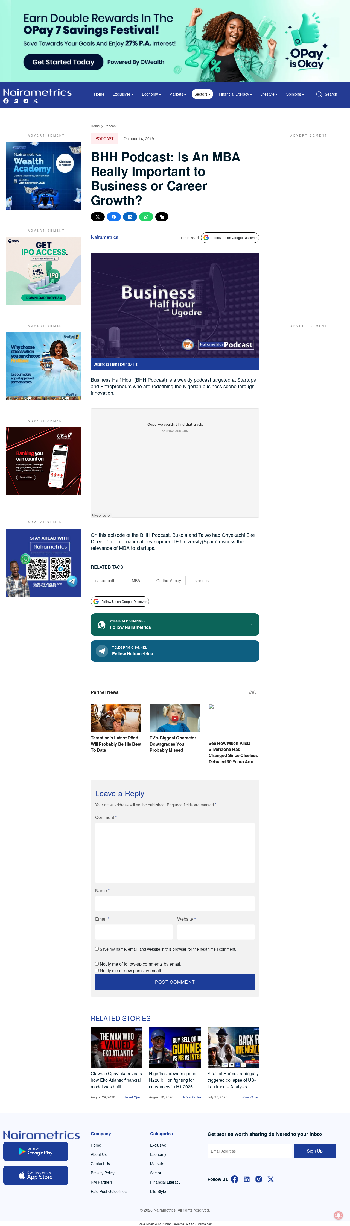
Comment (106, 817)
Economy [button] (150, 94)
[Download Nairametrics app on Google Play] (35, 1151)
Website (186, 919)
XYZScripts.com (201, 1223)
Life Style (158, 1191)
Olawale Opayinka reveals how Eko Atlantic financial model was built (116, 1080)
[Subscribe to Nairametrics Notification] (338, 1215)
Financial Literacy (165, 1182)
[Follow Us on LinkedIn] (246, 1178)
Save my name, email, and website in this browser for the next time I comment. (168, 949)
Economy (158, 1154)
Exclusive (158, 1145)
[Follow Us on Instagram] (258, 1178)
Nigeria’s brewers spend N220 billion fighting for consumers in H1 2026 (172, 1080)
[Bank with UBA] (43, 461)
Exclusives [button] (122, 94)
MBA (136, 580)
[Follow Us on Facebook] (234, 1178)
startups (202, 580)
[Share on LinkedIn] (130, 216)
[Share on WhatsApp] (146, 216)
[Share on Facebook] (114, 216)
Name (102, 890)
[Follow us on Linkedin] (16, 100)
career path (105, 580)
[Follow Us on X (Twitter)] (271, 1178)
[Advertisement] (306, 224)
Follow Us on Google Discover (234, 237)
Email (102, 919)
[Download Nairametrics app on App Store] (35, 1175)
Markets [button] (176, 94)
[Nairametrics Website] (37, 91)
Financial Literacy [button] (234, 94)
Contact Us (100, 1163)
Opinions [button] (293, 94)
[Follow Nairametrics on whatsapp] (43, 563)
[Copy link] (161, 216)
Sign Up (315, 1151)
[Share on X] (98, 216)
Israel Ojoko (133, 1097)
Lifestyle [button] (267, 94)
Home (99, 94)
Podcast (110, 125)
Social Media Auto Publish (154, 1223)
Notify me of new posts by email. (131, 970)
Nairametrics (104, 236)
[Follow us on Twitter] (35, 100)
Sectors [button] (201, 94)
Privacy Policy (103, 1172)
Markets (157, 1163)
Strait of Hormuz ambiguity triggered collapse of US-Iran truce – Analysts (233, 1080)
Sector (155, 1172)
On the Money (168, 580)
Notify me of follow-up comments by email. (140, 964)
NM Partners (102, 1182)
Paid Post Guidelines (109, 1191)
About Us (99, 1154)
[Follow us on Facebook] (6, 100)
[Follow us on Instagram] (25, 100)
